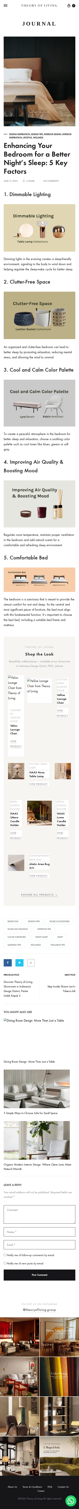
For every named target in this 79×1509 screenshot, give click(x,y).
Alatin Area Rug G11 (39, 866)
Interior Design (52, 134)
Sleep (60, 937)
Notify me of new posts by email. (25, 1263)
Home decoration (18, 929)
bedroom (13, 921)
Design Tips (37, 134)
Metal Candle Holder (15, 805)
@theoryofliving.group (39, 1310)
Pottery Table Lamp (38, 766)
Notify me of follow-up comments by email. (31, 1255)
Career (40, 1490)
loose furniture (17, 937)
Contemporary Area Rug (39, 857)
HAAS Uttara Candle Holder (14, 819)
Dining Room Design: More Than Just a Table (29, 1061)
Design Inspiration (19, 134)
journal (39, 24)
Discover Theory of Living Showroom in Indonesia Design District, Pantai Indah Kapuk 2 (18, 988)
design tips (34, 921)
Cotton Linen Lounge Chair (62, 685)
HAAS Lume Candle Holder (61, 819)
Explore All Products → (39, 894)
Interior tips (44, 929)
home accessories (59, 921)
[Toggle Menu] (5, 6)
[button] (70, 1500)
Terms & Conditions (32, 1486)
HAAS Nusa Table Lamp (36, 774)
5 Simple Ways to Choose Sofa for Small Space (31, 1113)
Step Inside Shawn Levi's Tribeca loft (61, 989)
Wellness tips (58, 945)
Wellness (38, 137)
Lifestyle (27, 137)
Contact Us (63, 1486)
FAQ (50, 1486)
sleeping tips (14, 945)
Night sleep (41, 937)
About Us (12, 1486)
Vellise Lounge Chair (61, 698)
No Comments (51, 181)
